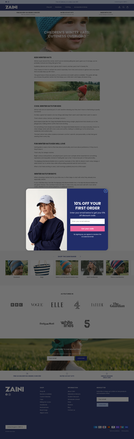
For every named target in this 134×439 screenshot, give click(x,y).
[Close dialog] (105, 191)
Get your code (87, 229)
